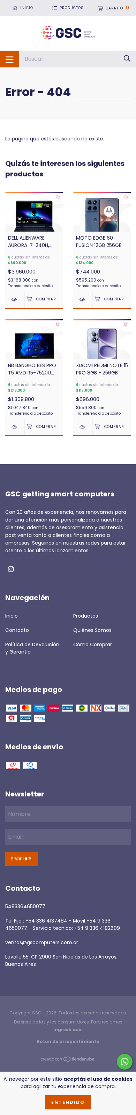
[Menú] (9, 59)
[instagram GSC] (10, 569)
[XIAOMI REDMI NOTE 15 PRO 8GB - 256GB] (82, 427)
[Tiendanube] (68, 1060)
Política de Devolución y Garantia (32, 648)
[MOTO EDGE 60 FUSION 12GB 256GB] (82, 299)
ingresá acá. (68, 1030)
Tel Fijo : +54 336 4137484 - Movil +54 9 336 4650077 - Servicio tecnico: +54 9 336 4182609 (62, 924)
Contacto (17, 630)
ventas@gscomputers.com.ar (41, 942)
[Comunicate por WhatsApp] (125, 1062)
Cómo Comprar (92, 644)
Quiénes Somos (92, 630)
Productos (85, 615)
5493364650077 (25, 906)
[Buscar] (127, 58)
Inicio (11, 615)
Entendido (68, 1102)
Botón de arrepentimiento (68, 1041)
